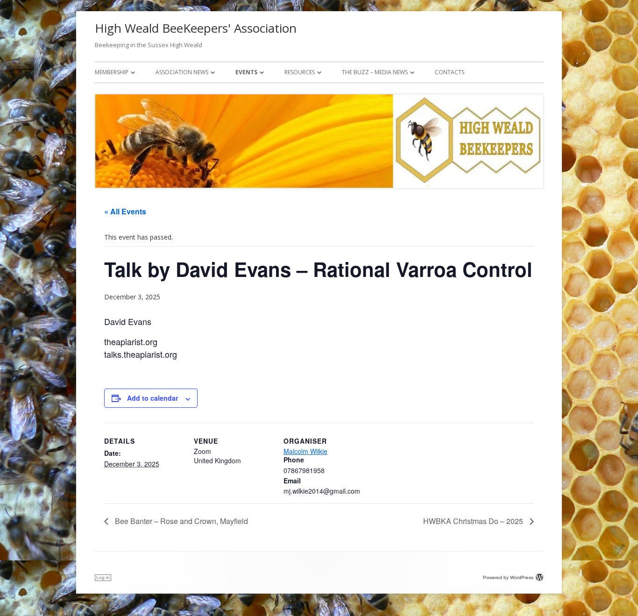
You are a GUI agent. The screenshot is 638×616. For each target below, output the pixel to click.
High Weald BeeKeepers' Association (196, 28)
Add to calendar (152, 398)
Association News (182, 72)
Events (246, 72)
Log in (103, 577)
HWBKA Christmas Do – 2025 (474, 521)
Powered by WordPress (508, 577)
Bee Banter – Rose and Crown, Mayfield (180, 521)
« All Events (125, 211)
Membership (111, 72)
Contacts (449, 72)
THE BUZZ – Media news (375, 72)
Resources (299, 72)
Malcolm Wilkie (305, 451)
